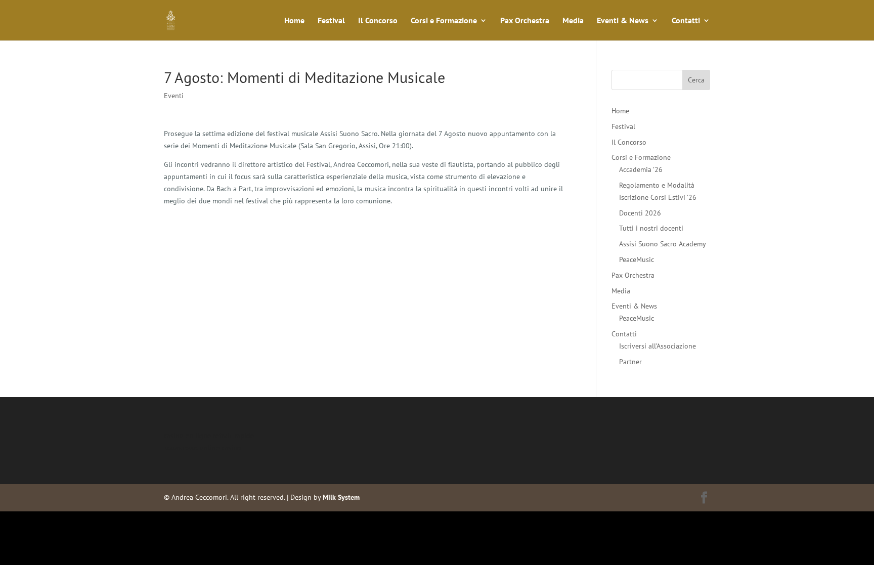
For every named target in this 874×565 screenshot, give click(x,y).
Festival (331, 21)
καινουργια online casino (202, 447)
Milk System (341, 497)
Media (573, 21)
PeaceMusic (636, 259)
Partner (630, 361)
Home (294, 21)
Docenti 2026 (640, 213)
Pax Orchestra (524, 21)
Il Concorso (378, 21)
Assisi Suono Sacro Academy (662, 243)
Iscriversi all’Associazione (657, 346)
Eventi (174, 95)
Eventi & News (622, 21)
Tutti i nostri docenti (651, 228)
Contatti (686, 21)
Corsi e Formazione (444, 21)
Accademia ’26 (641, 169)
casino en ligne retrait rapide (209, 435)
